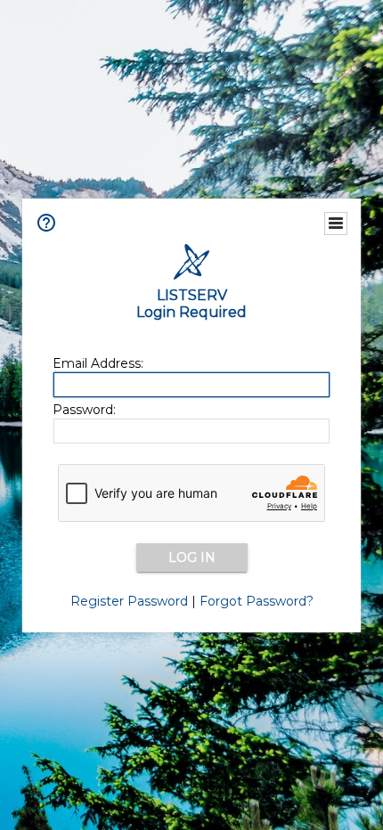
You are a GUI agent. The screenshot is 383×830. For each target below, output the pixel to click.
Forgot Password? (257, 601)
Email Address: (98, 363)
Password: (84, 410)
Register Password (129, 601)
